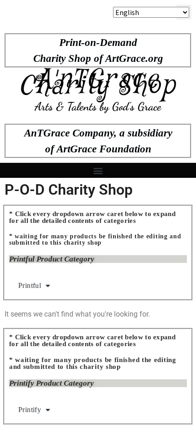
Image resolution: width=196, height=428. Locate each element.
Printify (29, 409)
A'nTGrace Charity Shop (98, 83)
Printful (29, 285)
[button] (98, 170)
